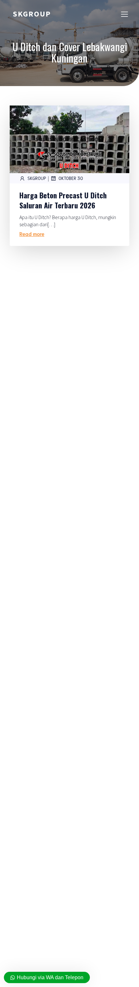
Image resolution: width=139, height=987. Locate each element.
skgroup (36, 178)
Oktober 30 (71, 178)
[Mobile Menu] (124, 14)
